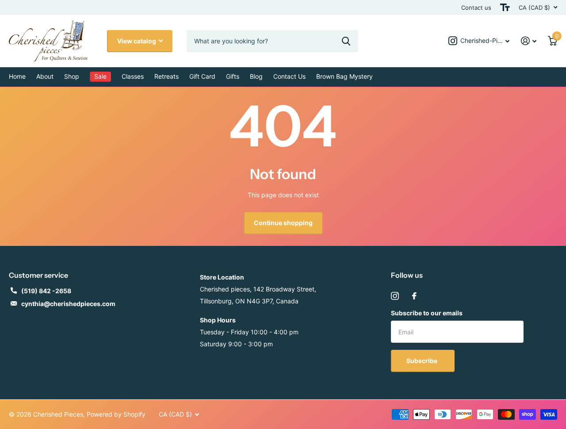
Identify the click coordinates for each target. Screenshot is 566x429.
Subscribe (422, 360)
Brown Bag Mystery (344, 76)
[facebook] (414, 295)
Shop (71, 76)
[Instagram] (395, 296)
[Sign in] (528, 41)
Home (17, 76)
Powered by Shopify (116, 414)
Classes (133, 76)
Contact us (476, 7)
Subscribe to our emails (427, 313)
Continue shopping (283, 222)
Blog (256, 76)
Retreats (166, 76)
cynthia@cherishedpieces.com (68, 303)
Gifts (232, 76)
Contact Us (289, 76)
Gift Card (202, 76)
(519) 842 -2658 (46, 291)
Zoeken (346, 41)
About (45, 76)
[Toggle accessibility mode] (505, 7)
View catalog (137, 41)
